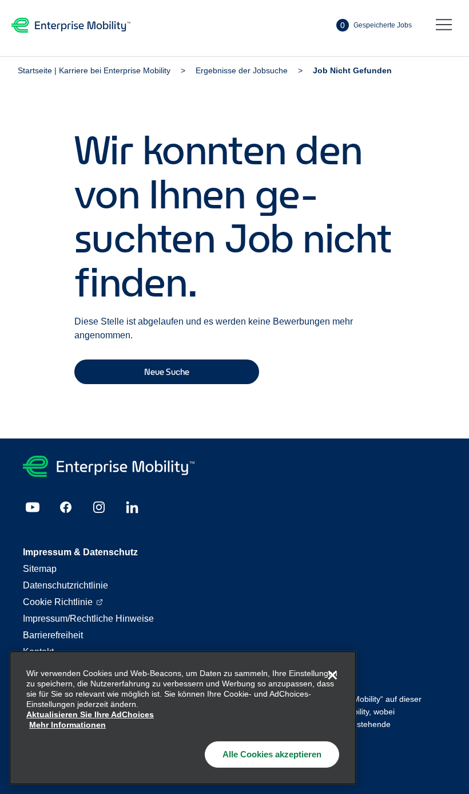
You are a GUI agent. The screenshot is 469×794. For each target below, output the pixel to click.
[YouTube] (32, 507)
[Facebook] (65, 507)
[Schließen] (332, 675)
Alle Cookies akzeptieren (271, 754)
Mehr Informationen (67, 724)
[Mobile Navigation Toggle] (444, 25)
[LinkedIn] (132, 507)
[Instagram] (99, 507)
